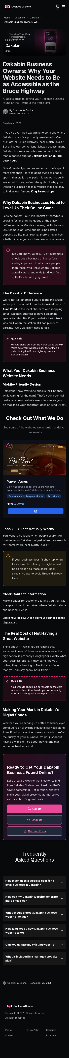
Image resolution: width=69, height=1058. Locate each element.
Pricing (8, 1030)
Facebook (51, 1035)
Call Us (36, 809)
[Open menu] (64, 7)
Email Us (36, 819)
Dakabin (34, 17)
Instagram (51, 1030)
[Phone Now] (57, 7)
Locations (20, 17)
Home (7, 17)
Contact (9, 1035)
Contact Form (37, 831)
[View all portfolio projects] (35, 511)
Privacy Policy (33, 1030)
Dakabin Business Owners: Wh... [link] (21, 21)
